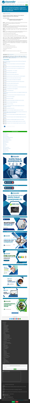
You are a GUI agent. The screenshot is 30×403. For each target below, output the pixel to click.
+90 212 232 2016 (12, 398)
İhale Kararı (17, 56)
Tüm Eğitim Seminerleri (6, 334)
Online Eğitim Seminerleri (7, 335)
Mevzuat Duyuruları (6, 361)
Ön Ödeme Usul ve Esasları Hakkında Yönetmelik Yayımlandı (11, 83)
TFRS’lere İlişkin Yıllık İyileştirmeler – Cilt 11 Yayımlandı (10, 70)
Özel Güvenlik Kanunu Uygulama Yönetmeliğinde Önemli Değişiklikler (12, 79)
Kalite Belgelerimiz (6, 326)
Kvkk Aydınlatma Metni (6, 331)
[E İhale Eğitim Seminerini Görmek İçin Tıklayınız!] (15, 281)
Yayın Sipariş (5, 354)
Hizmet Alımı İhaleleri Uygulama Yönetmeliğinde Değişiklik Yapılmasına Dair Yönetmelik (14, 121)
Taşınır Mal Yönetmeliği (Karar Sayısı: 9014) (9, 108)
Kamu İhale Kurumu (6, 57)
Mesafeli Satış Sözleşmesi (7, 356)
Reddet (17, 401)
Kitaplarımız (5, 350)
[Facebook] (5, 397)
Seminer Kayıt (5, 339)
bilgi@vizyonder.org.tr (7, 395)
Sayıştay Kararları (6, 149)
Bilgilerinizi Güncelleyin (6, 362)
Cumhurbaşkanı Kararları (7, 138)
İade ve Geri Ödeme (6, 355)
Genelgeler (5, 132)
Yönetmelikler (8, 13)
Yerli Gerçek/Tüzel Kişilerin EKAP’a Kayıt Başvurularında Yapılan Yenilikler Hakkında (14, 81)
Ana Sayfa (4, 323)
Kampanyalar (5, 352)
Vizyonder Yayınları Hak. (7, 353)
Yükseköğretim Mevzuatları (7, 148)
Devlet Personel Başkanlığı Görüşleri (8, 137)
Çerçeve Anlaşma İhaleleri (13, 57)
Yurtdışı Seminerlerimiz (6, 337)
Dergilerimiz (5, 351)
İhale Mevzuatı (21, 56)
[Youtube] (9, 397)
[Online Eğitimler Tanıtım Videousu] (15, 376)
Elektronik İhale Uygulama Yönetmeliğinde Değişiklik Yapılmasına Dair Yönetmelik (14, 119)
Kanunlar (5, 143)
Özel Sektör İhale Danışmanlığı (7, 343)
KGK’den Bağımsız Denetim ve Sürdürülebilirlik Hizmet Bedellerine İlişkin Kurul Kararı (14, 66)
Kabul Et (13, 401)
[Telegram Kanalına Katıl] (4, 397)
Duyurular (5, 359)
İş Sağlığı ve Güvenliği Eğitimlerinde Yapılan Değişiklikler (11, 88)
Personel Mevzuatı (6, 142)
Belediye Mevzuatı (6, 141)
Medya (4, 332)
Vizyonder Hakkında (6, 325)
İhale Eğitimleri (5, 348)
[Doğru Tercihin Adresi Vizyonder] (15, 305)
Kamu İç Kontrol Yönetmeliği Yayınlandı (8, 90)
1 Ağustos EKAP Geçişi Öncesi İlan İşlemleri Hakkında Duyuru (11, 74)
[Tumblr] (12, 397)
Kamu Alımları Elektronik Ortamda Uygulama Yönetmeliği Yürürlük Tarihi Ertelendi (14, 100)
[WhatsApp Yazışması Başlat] (3, 397)
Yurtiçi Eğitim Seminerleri (7, 336)
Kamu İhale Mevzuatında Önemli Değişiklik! (9, 96)
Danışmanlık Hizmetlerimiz (7, 342)
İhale (9, 56)
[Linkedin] (11, 397)
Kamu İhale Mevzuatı (11, 54)
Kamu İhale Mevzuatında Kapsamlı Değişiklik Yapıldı (10, 72)
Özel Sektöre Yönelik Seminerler (7, 338)
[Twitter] (8, 397)
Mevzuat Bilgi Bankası (6, 357)
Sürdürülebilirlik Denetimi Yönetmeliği (8, 98)
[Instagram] (7, 397)
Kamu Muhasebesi (6, 136)
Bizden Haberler (6, 360)
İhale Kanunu (12, 56)
